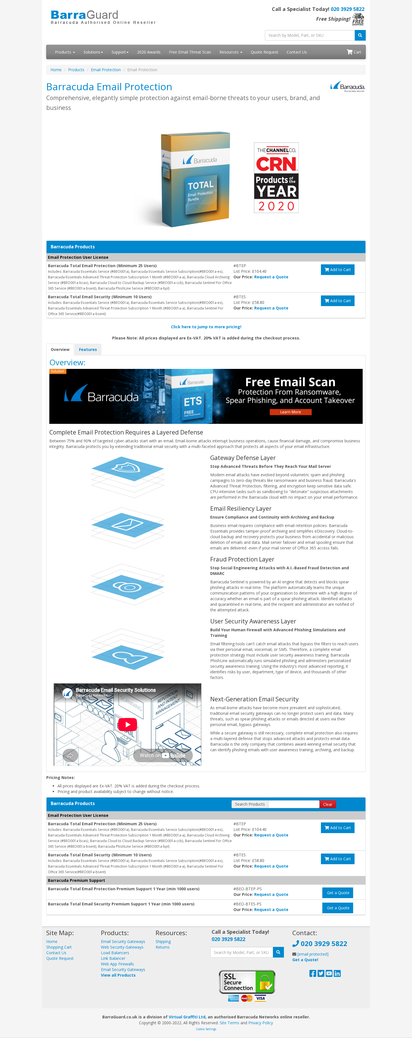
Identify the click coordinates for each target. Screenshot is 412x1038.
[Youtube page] (329, 974)
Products (63, 52)
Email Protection (106, 69)
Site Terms (229, 1022)
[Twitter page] (321, 974)
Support (119, 52)
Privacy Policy (260, 1022)
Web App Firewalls (117, 964)
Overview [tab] (60, 349)
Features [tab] (88, 349)
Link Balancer (113, 958)
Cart (357, 52)
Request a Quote (271, 276)
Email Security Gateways (123, 941)
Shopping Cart (59, 947)
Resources (229, 52)
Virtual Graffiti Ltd (187, 1016)
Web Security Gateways (122, 947)
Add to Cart (340, 269)
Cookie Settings (206, 1029)
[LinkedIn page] (337, 974)
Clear (327, 804)
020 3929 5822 (347, 9)
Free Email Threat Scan (190, 52)
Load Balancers (115, 952)
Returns (163, 947)
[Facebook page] (312, 974)
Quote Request (264, 52)
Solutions (92, 52)
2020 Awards (149, 52)
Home (56, 69)
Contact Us (297, 52)
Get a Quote (337, 892)
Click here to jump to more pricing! (206, 326)
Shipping (163, 941)
